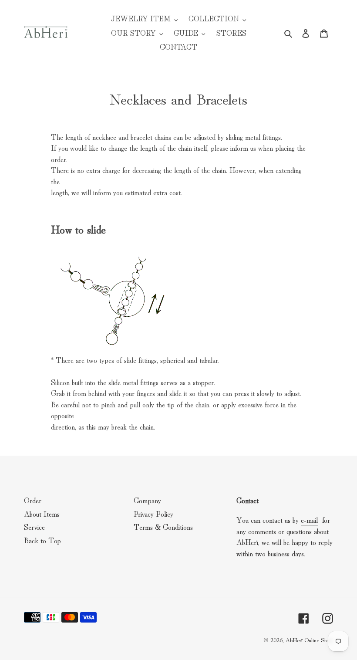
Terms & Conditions (163, 526)
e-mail (309, 519)
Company (147, 499)
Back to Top (42, 540)
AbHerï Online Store (309, 639)
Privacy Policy (153, 513)
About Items (42, 513)
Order (32, 499)
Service (34, 526)
